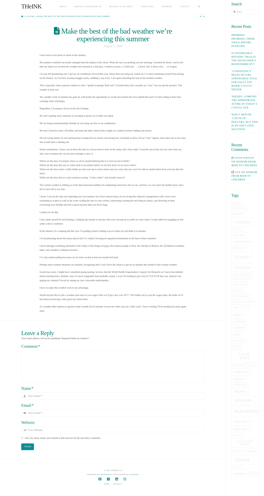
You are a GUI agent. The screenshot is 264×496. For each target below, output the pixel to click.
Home (107, 484)
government (249, 302)
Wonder (253, 473)
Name (27, 388)
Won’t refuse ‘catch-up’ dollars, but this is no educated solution (244, 122)
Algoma (237, 203)
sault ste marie (245, 443)
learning (239, 327)
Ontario (240, 391)
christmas (242, 241)
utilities (237, 467)
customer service (242, 275)
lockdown (238, 365)
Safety (236, 435)
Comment (30, 346)
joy (245, 307)
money (238, 379)
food (235, 302)
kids (237, 315)
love (251, 365)
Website (28, 422)
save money (238, 451)
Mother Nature (240, 385)
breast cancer (239, 208)
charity (237, 229)
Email (27, 405)
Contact (117, 484)
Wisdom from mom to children (244, 176)
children (239, 235)
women (239, 474)
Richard (134, 474)
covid (242, 257)
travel (243, 460)
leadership (239, 322)
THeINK (31, 6)
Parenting (247, 411)
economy (246, 279)
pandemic (243, 400)
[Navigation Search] (199, 7)
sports (251, 451)
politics (242, 422)
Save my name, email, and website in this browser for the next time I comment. (63, 438)
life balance (240, 341)
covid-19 (242, 268)
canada (242, 222)
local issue (245, 356)
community (239, 248)
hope (236, 307)
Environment (241, 296)
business (238, 213)
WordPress (107, 474)
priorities (240, 429)
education (239, 285)
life (237, 334)
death (235, 279)
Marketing (241, 372)
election (237, 290)
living (236, 346)
